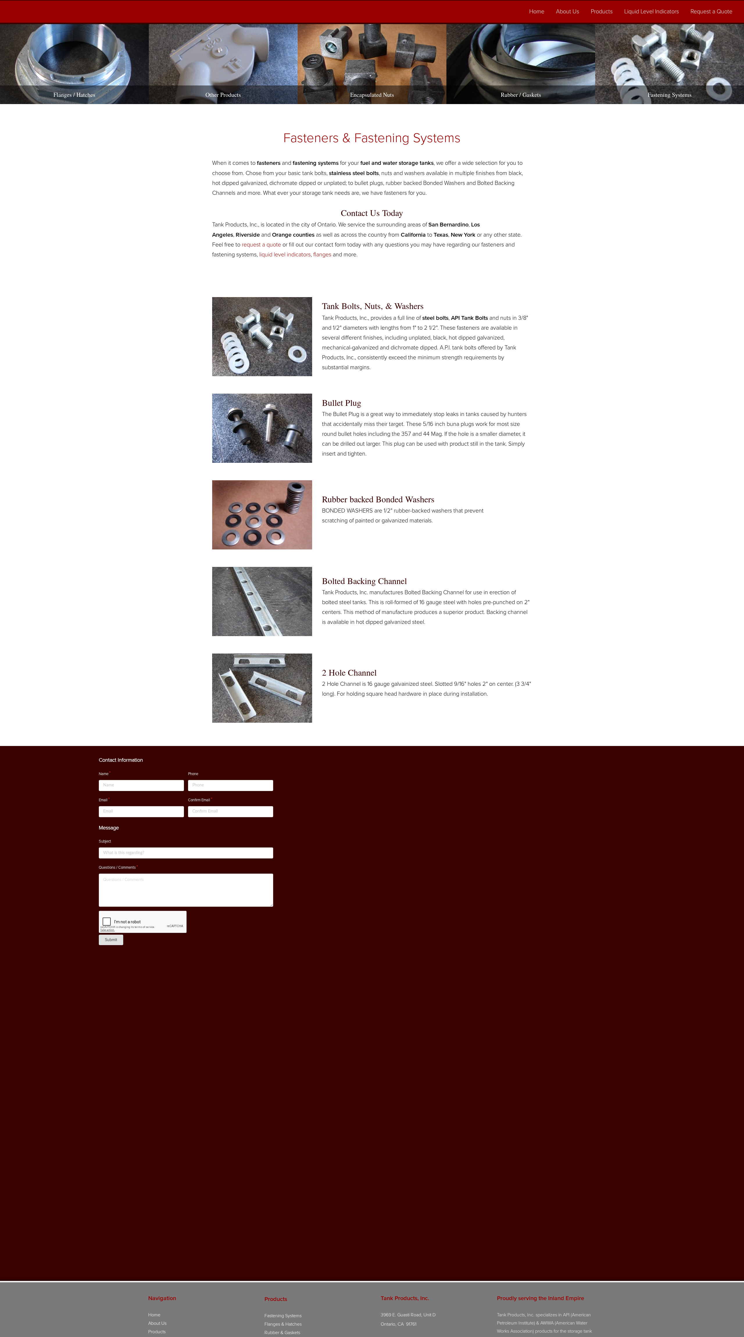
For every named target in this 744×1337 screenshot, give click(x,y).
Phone (193, 774)
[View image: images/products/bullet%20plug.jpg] (262, 428)
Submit (111, 939)
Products (602, 11)
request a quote (261, 244)
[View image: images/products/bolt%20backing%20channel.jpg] (262, 601)
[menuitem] (536, 12)
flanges (322, 254)
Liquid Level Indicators (651, 11)
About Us (567, 11)
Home (536, 11)
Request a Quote (711, 11)
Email (103, 800)
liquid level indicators (284, 254)
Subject (105, 841)
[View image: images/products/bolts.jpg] (262, 336)
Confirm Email (199, 800)
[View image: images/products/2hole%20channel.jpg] (262, 688)
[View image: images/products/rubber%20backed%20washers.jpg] (262, 514)
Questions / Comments (117, 867)
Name (103, 774)
